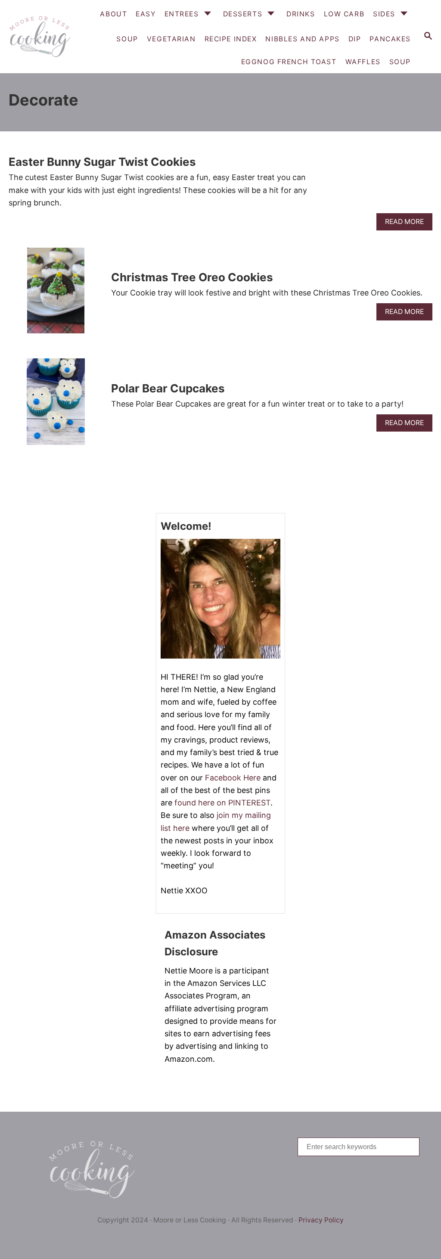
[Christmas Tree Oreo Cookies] (55, 295)
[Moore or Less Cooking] (39, 36)
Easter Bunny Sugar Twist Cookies (102, 161)
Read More (407, 223)
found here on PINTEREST (222, 802)
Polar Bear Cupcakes (168, 388)
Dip (354, 39)
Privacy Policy (321, 1220)
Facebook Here (233, 777)
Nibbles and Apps (302, 39)
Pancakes (390, 39)
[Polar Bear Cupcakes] (56, 405)
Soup (400, 62)
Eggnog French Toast (289, 62)
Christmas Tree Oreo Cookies (192, 277)
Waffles (363, 62)
